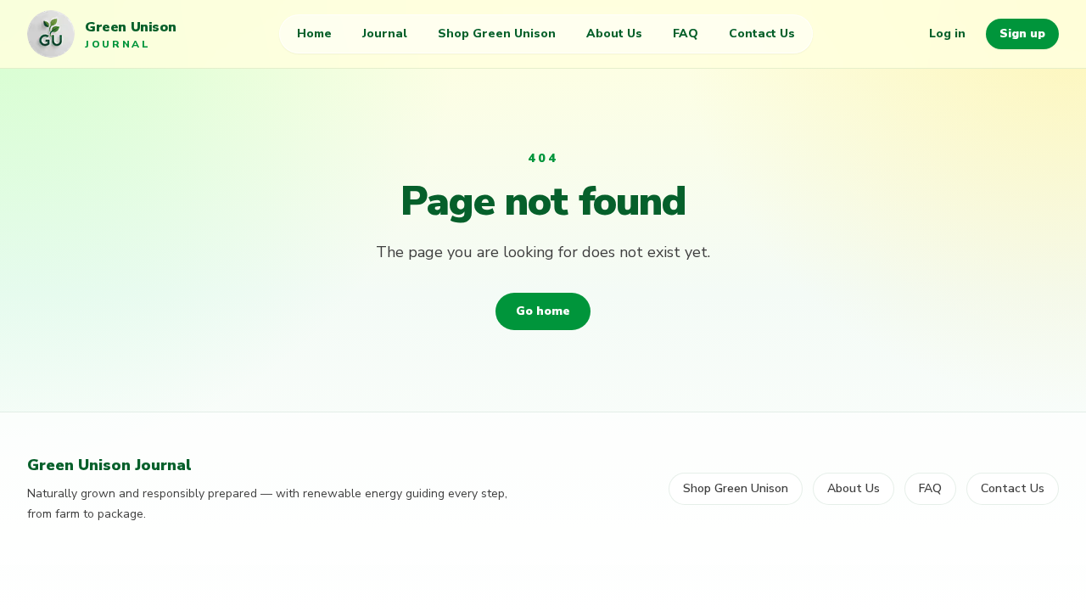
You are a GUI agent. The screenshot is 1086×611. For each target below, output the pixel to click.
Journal (384, 33)
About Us (614, 33)
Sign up (1022, 33)
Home (314, 33)
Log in (947, 33)
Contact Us (762, 33)
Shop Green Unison (497, 33)
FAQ (685, 33)
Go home (543, 311)
